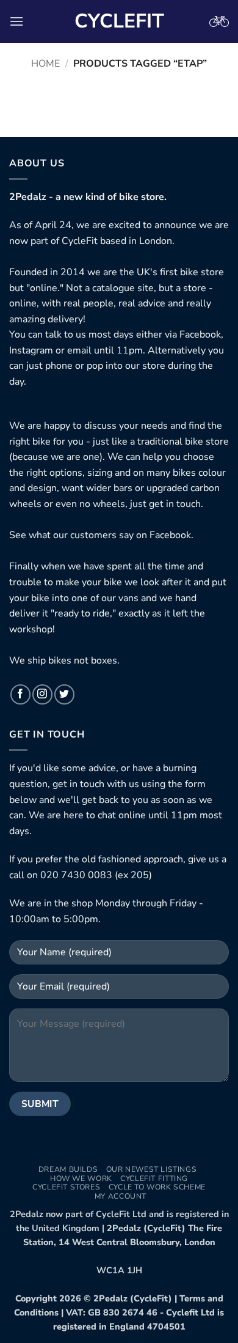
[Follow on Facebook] (20, 694)
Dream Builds (68, 1169)
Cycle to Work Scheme (157, 1187)
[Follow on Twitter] (64, 694)
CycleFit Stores (66, 1187)
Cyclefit (119, 21)
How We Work (81, 1178)
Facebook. (171, 535)
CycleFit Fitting (154, 1178)
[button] (16, 21)
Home (45, 63)
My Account (120, 1196)
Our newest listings (151, 1169)
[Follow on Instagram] (42, 694)
